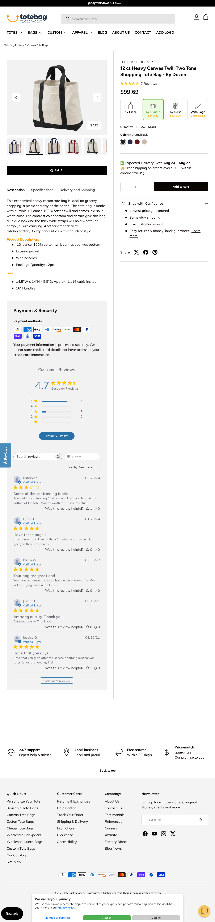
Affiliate (111, 835)
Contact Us (113, 808)
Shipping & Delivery (72, 821)
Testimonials (115, 814)
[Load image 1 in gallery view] (15, 146)
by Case (175, 113)
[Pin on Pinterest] (155, 252)
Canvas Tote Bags (37, 45)
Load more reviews (56, 681)
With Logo (198, 113)
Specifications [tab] (42, 190)
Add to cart (181, 186)
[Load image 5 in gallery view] (92, 146)
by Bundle (153, 113)
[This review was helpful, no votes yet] (87, 549)
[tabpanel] (57, 244)
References (113, 821)
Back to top (108, 770)
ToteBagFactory (73, 892)
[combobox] (118, 19)
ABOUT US (121, 32)
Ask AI (59, 170)
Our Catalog (16, 855)
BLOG (102, 32)
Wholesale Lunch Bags (25, 842)
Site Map (14, 862)
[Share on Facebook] (145, 252)
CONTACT (143, 32)
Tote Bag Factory (14, 45)
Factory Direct (116, 841)
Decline (156, 917)
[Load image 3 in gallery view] (53, 146)
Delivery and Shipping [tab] (77, 190)
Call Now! (116, 3)
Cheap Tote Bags (20, 828)
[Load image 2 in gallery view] (34, 146)
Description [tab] (16, 190)
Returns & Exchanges (73, 801)
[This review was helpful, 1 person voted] (87, 508)
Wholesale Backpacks (24, 835)
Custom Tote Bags (21, 848)
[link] (196, 17)
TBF (123, 62)
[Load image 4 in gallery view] (73, 146)
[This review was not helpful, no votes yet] (95, 508)
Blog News (113, 848)
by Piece (131, 112)
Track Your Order (70, 814)
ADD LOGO (165, 32)
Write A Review (57, 436)
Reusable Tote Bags (22, 808)
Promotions (66, 828)
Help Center (66, 808)
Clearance (65, 835)
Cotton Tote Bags (20, 821)
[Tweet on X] (136, 252)
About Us (112, 801)
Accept (106, 917)
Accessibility (67, 841)
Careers (111, 828)
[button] (204, 911)
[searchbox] (34, 456)
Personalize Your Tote (23, 801)
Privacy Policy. (66, 907)
